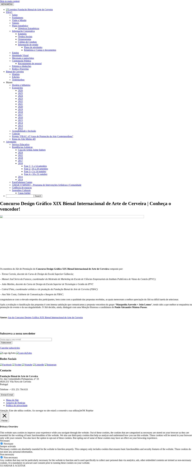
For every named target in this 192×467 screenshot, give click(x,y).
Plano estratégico (20, 25)
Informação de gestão (28, 44)
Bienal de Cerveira (15, 71)
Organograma (24, 39)
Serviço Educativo (20, 144)
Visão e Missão (19, 20)
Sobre (15, 15)
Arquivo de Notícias (15, 402)
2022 (20, 101)
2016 (20, 117)
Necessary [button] (5, 440)
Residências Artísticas (22, 147)
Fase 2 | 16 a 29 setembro (36, 168)
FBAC (9, 12)
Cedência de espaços (22, 187)
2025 (20, 93)
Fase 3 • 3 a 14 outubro (35, 171)
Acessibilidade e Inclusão (24, 131)
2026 (20, 90)
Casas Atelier (24, 193)
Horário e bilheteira (21, 85)
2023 (20, 98)
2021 (20, 104)
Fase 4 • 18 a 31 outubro (35, 174)
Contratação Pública (21, 61)
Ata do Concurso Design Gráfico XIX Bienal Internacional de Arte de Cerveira (45, 317)
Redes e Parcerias (20, 69)
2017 (20, 114)
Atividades (11, 141)
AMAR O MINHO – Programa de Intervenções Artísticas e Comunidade (46, 185)
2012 (20, 128)
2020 (20, 106)
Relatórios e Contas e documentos (40, 50)
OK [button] (83, 410)
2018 (20, 112)
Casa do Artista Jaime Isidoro (32, 150)
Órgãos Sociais (25, 36)
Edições (16, 77)
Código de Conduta (27, 42)
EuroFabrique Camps (22, 182)
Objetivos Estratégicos (28, 28)
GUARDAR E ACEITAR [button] (12, 465)
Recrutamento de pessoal (30, 63)
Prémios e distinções (21, 66)
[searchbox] (20, 196)
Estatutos (22, 34)
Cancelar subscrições (10, 348)
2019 (20, 109)
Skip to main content (10, 1)
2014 (20, 123)
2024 (20, 96)
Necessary (8, 443)
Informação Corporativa (23, 31)
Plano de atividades (33, 47)
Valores (15, 23)
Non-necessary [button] (7, 454)
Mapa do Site (12, 400)
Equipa (15, 52)
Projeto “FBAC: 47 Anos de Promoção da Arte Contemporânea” (42, 136)
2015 (20, 120)
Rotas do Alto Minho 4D (24, 139)
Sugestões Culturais (21, 190)
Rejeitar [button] (89, 410)
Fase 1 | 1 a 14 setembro (35, 166)
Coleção (16, 133)
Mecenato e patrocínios (23, 58)
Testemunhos (18, 79)
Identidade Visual (20, 55)
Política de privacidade (16, 405)
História (16, 74)
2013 (20, 125)
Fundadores (17, 17)
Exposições (17, 88)
